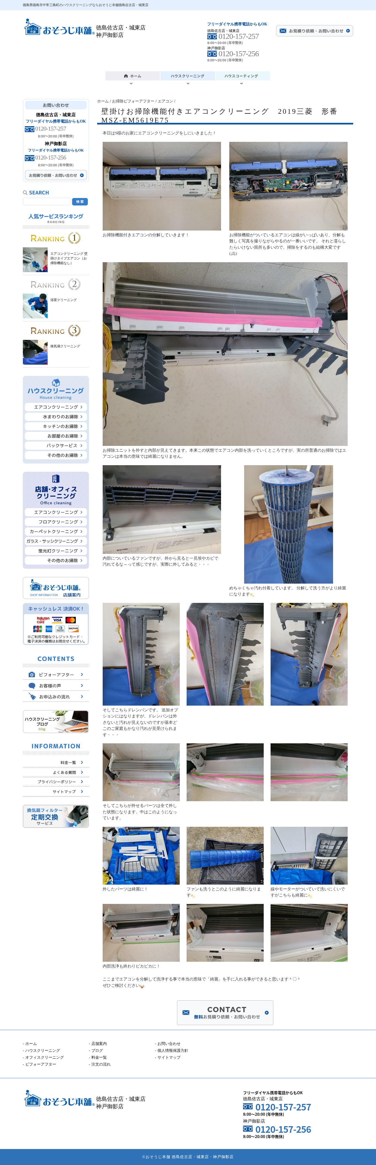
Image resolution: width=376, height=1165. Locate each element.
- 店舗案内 (98, 1044)
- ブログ (96, 1050)
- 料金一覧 (98, 1057)
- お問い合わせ (168, 1044)
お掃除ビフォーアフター (133, 101)
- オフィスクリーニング (43, 1057)
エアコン (165, 101)
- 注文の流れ (100, 1064)
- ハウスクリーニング (41, 1050)
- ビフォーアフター (39, 1064)
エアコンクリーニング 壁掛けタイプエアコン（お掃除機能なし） (69, 258)
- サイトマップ (168, 1057)
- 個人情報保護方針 (171, 1050)
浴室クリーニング (63, 300)
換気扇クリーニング (65, 346)
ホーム (103, 101)
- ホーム (30, 1044)
